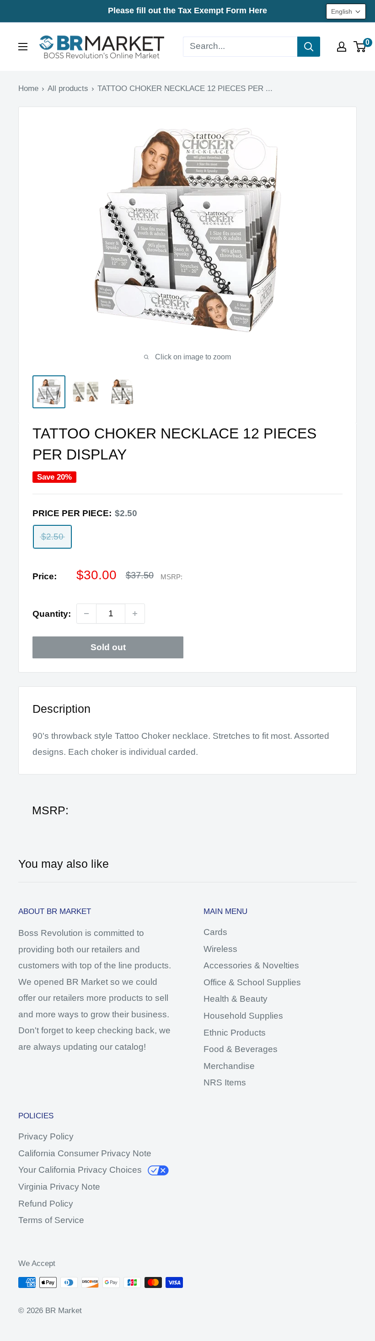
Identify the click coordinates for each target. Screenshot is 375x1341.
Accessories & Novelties (251, 965)
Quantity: (51, 614)
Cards (215, 932)
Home (28, 88)
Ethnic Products (235, 1032)
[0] (360, 46)
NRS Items (225, 1082)
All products (68, 88)
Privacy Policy (46, 1136)
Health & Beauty (236, 999)
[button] (346, 11)
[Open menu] (22, 46)
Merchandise (229, 1066)
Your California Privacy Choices (80, 1170)
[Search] (308, 47)
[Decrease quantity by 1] (86, 613)
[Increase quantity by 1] (135, 613)
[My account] (341, 47)
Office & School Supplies (252, 982)
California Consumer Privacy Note (84, 1153)
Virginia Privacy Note (59, 1186)
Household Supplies (243, 1015)
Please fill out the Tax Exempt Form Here (187, 10)
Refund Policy (45, 1203)
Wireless (220, 949)
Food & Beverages (241, 1049)
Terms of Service (51, 1220)
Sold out (108, 647)
